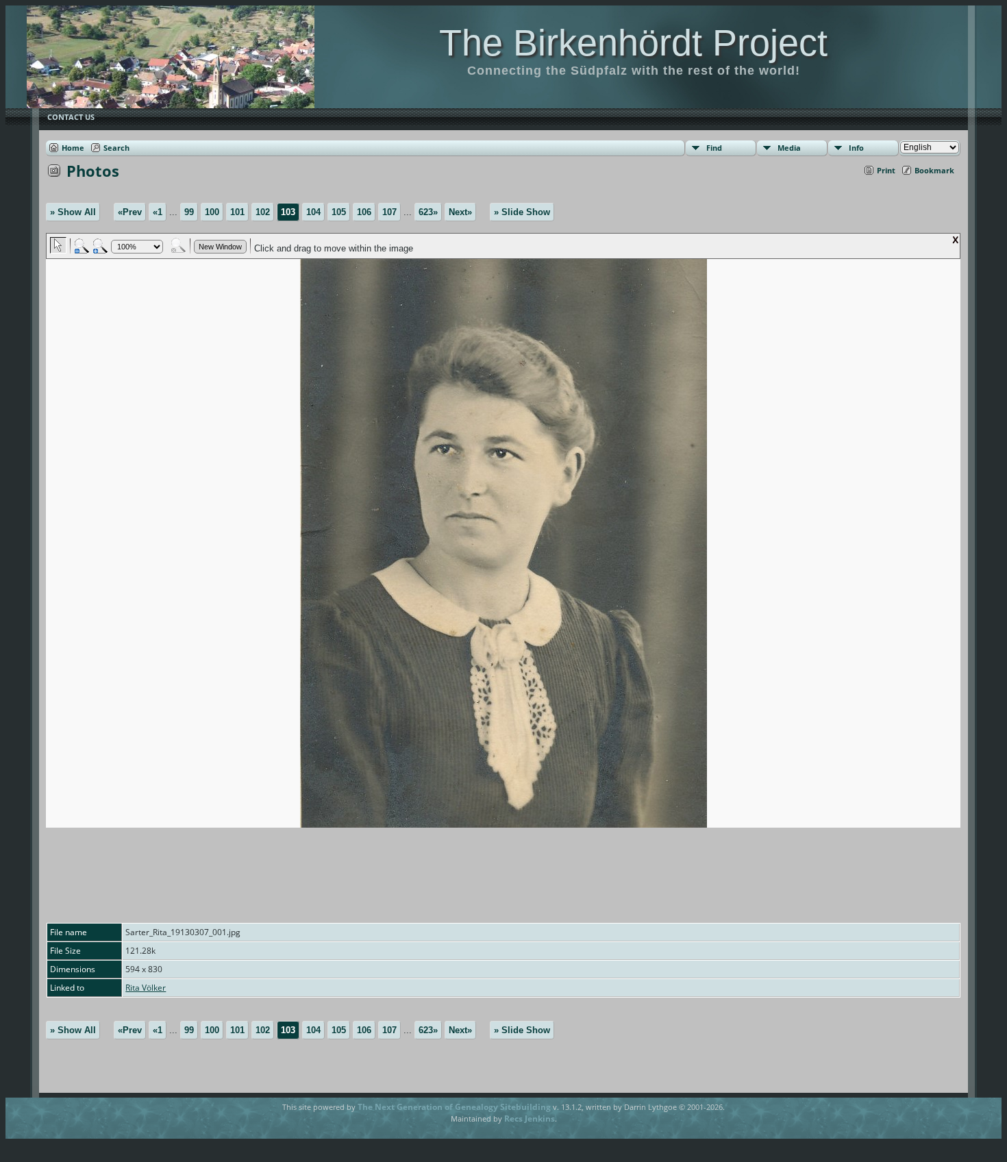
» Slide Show (522, 212)
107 (389, 212)
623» (428, 212)
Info (856, 148)
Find (714, 148)
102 (263, 212)
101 (237, 212)
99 (189, 212)
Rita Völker (145, 987)
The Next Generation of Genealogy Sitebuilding (454, 1107)
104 (313, 212)
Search (116, 148)
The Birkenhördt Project (633, 42)
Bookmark (934, 170)
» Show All (73, 212)
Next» (460, 212)
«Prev (130, 212)
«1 (157, 212)
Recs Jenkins (529, 1118)
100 (212, 212)
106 (364, 212)
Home (73, 148)
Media (789, 148)
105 (339, 212)
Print (886, 170)
